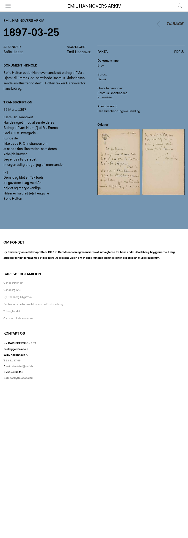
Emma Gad (105, 97)
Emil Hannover (79, 52)
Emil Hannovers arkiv (94, 6)
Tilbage (174, 24)
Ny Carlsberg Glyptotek (17, 297)
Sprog (101, 74)
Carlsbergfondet (13, 283)
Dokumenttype (108, 61)
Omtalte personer (109, 88)
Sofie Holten (13, 52)
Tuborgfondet (11, 311)
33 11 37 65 (13, 360)
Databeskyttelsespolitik (18, 378)
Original (102, 125)
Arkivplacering (107, 106)
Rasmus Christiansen (112, 93)
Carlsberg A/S (12, 290)
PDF (177, 52)
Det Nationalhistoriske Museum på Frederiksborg (33, 304)
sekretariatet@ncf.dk (19, 366)
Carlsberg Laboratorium (18, 318)
